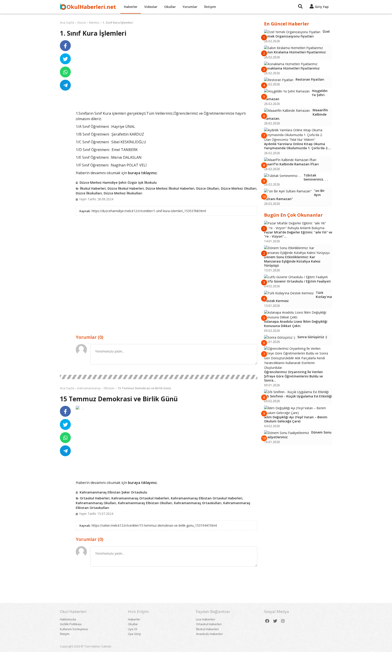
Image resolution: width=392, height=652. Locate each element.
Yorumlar (190, 7)
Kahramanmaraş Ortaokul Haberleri (140, 498)
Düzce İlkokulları (89, 193)
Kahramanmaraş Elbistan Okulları (145, 503)
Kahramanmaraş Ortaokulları (197, 503)
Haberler (130, 7)
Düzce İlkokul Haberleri (126, 188)
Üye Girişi (134, 634)
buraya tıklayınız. (143, 172)
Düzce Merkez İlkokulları (123, 193)
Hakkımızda (68, 619)
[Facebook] (267, 621)
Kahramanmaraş (88, 388)
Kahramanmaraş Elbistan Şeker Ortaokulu (113, 492)
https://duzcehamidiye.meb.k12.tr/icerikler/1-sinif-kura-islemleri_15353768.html (149, 211)
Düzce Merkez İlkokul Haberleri (170, 188)
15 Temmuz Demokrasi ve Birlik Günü (144, 388)
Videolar (150, 7)
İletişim (210, 7)
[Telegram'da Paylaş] (65, 85)
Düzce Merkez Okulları (238, 188)
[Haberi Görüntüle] (77, 407)
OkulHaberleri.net (91, 6)
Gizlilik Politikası (71, 624)
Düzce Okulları (207, 188)
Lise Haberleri (205, 619)
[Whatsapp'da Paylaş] (65, 72)
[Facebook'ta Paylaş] (65, 45)
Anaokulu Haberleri (209, 634)
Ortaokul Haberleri (95, 498)
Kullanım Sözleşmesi (74, 629)
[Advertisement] (166, 75)
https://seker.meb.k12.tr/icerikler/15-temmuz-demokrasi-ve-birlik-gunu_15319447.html (154, 525)
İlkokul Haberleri (93, 188)
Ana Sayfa (67, 22)
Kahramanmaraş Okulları (96, 503)
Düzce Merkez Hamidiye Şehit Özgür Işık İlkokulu (118, 182)
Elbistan (109, 388)
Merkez (94, 22)
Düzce (81, 22)
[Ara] (300, 7)
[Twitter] (275, 621)
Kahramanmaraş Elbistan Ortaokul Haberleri (206, 498)
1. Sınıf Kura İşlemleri (118, 22)
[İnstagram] (283, 621)
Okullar (170, 7)
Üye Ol (132, 629)
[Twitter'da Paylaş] (65, 58)
